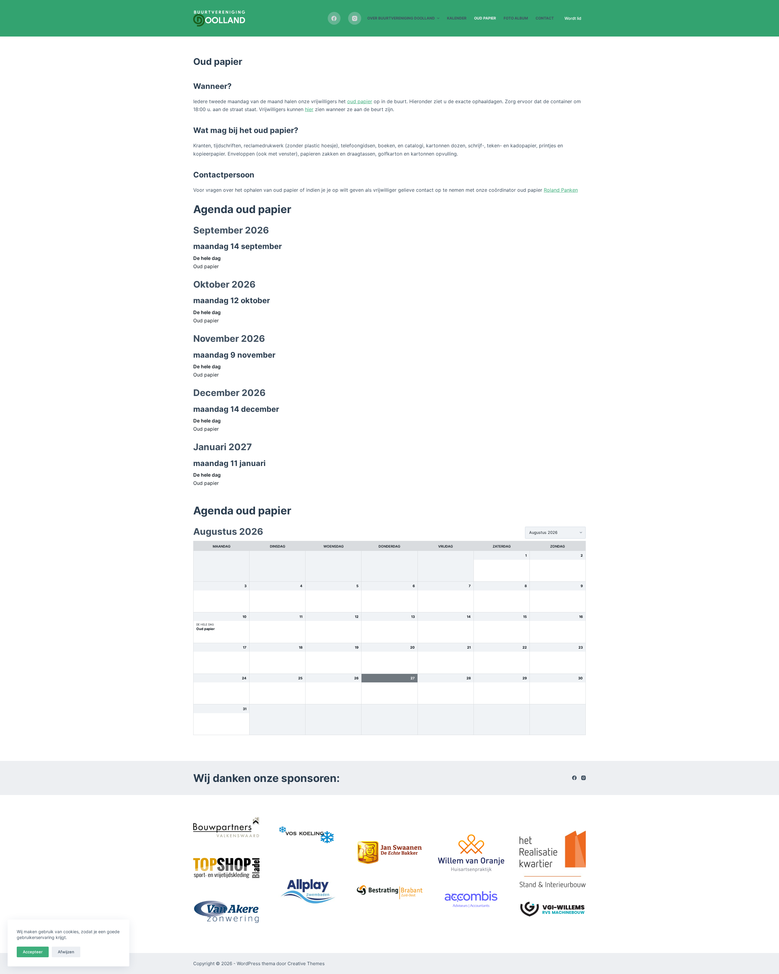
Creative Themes (306, 963)
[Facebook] (334, 18)
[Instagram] (354, 18)
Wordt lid (572, 18)
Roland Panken (561, 190)
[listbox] (555, 533)
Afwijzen (66, 951)
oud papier (359, 101)
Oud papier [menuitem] (485, 18)
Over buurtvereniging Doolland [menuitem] (401, 18)
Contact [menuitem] (545, 18)
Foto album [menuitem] (516, 18)
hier (309, 109)
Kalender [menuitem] (456, 18)
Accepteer (33, 951)
